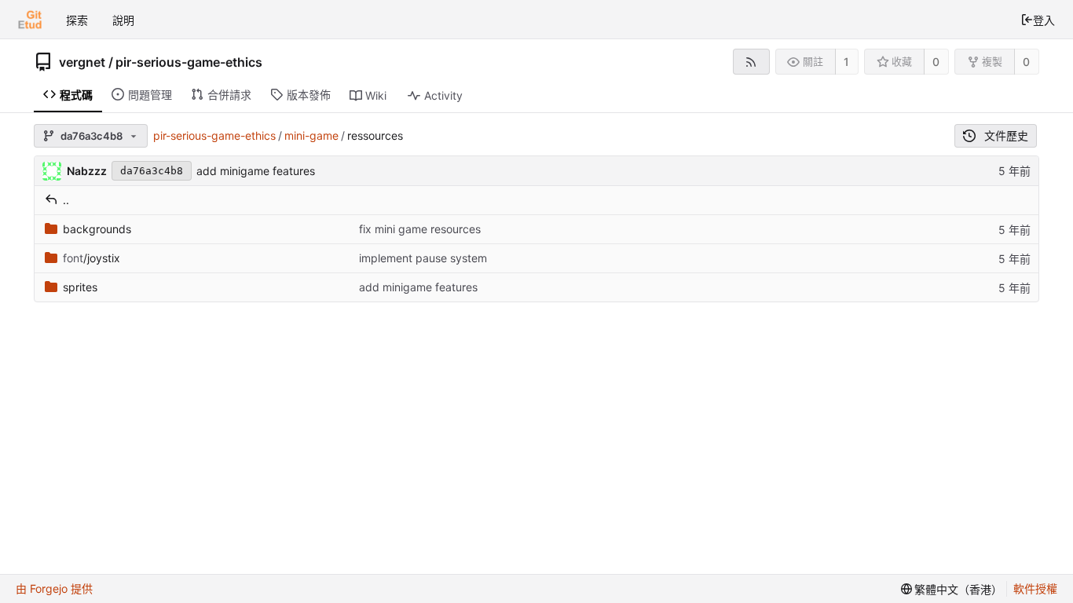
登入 (1044, 20)
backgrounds (97, 229)
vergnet (82, 62)
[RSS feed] (751, 62)
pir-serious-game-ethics (188, 62)
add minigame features (255, 170)
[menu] (952, 589)
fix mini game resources (420, 229)
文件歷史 (1006, 135)
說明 (123, 20)
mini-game (311, 135)
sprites (80, 287)
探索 (77, 20)
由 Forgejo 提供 (54, 588)
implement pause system (423, 258)
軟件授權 (1035, 588)
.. (66, 199)
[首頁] (30, 19)
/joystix (91, 258)
